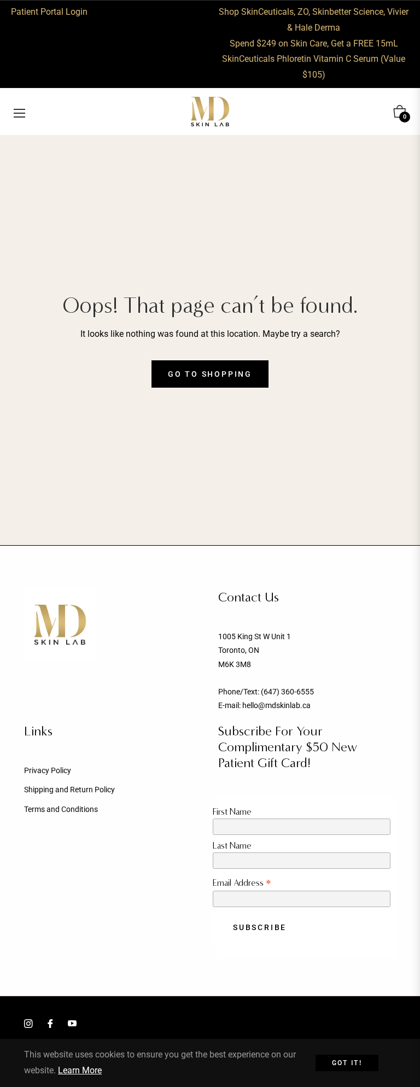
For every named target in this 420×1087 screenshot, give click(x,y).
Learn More (80, 1070)
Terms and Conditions (61, 809)
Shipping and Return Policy (69, 789)
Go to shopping (210, 374)
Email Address (242, 882)
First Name (232, 812)
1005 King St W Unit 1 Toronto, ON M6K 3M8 (254, 650)
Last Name (232, 845)
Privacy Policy (47, 770)
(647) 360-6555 (287, 691)
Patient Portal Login (49, 12)
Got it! (347, 1063)
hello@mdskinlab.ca (276, 705)
